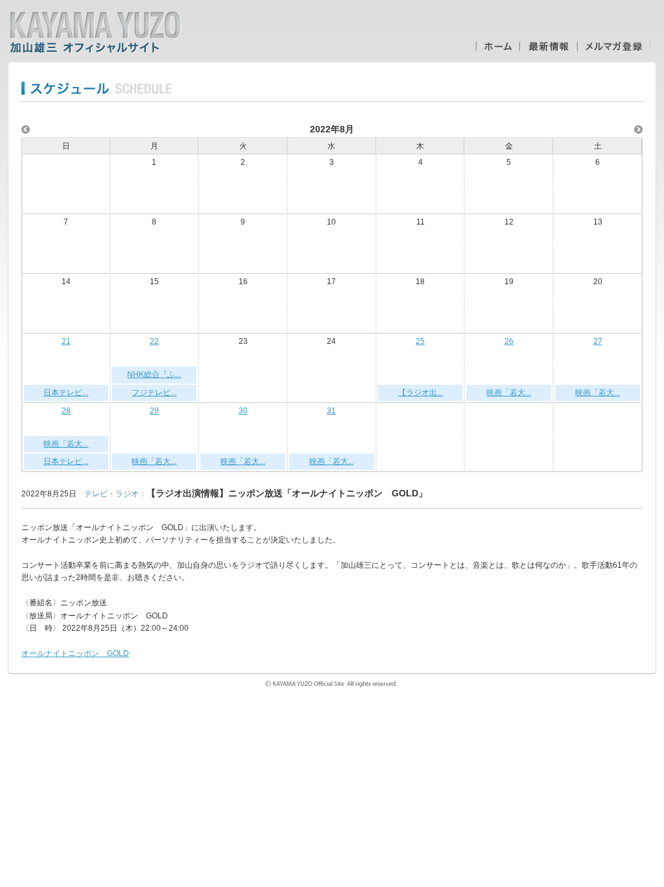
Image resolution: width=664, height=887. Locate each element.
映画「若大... (508, 392)
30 (243, 410)
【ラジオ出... (420, 392)
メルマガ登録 (613, 46)
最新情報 (548, 46)
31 (331, 410)
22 (154, 341)
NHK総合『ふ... (154, 374)
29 (154, 410)
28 (66, 410)
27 (597, 341)
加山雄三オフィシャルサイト (95, 32)
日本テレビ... (65, 392)
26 (509, 341)
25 (420, 341)
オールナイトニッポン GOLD (75, 653)
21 (66, 341)
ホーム (497, 46)
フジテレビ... (154, 392)
